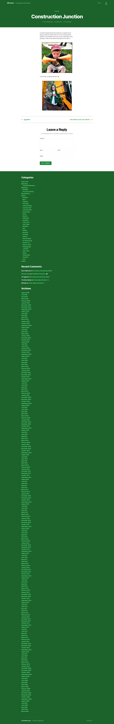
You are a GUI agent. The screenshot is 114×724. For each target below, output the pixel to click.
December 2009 (26, 668)
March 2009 (25, 686)
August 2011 (25, 627)
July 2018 (24, 457)
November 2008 (26, 695)
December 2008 (26, 693)
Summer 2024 (27, 245)
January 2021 (25, 395)
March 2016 (24, 514)
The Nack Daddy (49, 21)
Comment (42, 138)
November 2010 (26, 645)
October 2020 (25, 401)
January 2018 (25, 469)
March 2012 (24, 613)
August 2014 (25, 553)
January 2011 (25, 641)
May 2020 (24, 411)
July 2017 (24, 481)
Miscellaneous (25, 193)
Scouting (25, 234)
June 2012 (24, 606)
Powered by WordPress (38, 720)
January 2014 (25, 567)
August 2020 (25, 405)
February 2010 (25, 664)
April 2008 (24, 709)
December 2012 (26, 594)
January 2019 (25, 444)
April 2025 (24, 317)
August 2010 (25, 652)
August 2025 (25, 311)
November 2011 (26, 621)
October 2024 (25, 323)
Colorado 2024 (27, 210)
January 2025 (25, 321)
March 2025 (24, 319)
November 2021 (26, 375)
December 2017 (26, 471)
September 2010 (26, 650)
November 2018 (26, 448)
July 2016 (24, 506)
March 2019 (24, 440)
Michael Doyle (25, 274)
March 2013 (24, 588)
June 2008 (24, 705)
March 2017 (24, 489)
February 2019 (25, 442)
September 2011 (26, 625)
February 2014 (25, 565)
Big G (24, 199)
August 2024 (25, 327)
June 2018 (24, 459)
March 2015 (24, 539)
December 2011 (26, 619)
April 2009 (24, 684)
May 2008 (24, 707)
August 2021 (25, 381)
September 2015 (26, 526)
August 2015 (25, 528)
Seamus (25, 236)
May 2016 (24, 510)
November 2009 (26, 670)
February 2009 (25, 688)
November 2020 (26, 399)
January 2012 (25, 617)
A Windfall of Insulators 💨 (40, 274)
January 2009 (25, 691)
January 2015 (25, 543)
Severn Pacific (27, 238)
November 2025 (26, 307)
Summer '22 (26, 242)
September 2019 (26, 428)
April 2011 (24, 635)
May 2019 (24, 436)
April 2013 (24, 586)
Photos (57, 11)
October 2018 (25, 450)
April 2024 (24, 331)
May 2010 (24, 658)
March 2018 (24, 465)
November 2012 (26, 596)
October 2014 (25, 549)
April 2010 (24, 660)
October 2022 (25, 352)
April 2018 (24, 463)
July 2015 (24, 530)
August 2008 (25, 701)
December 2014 (26, 545)
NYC (24, 228)
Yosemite (25, 257)
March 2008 (25, 711)
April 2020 (24, 413)
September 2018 (26, 452)
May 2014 (24, 559)
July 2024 (24, 329)
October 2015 (25, 524)
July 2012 (24, 604)
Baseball (25, 197)
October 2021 (25, 377)
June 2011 (24, 631)
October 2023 (25, 340)
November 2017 (26, 473)
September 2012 (26, 600)
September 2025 (26, 309)
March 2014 (24, 563)
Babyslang (24, 183)
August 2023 (25, 342)
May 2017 (24, 485)
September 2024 (26, 325)
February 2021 (25, 393)
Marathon (25, 226)
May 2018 (24, 461)
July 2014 (24, 555)
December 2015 (26, 520)
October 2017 (25, 475)
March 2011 (24, 637)
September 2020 (26, 403)
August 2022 (25, 356)
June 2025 (24, 313)
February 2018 (25, 467)
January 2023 (25, 348)
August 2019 (25, 430)
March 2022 (24, 366)
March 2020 (24, 416)
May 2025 (24, 315)
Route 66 (25, 232)
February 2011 (25, 639)
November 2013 (26, 572)
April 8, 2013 (59, 21)
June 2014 (24, 557)
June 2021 (24, 385)
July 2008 (24, 703)
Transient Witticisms (29, 185)
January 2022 (25, 370)
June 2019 (24, 434)
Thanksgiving (27, 247)
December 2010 (26, 643)
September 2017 (26, 477)
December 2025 (26, 305)
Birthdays (25, 189)
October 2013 (25, 574)
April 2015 (24, 537)
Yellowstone (26, 255)
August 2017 (25, 479)
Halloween (26, 218)
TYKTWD (25, 249)
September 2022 (26, 354)
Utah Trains (26, 251)
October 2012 (25, 598)
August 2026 (25, 292)
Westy (24, 253)
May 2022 (24, 362)
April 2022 (24, 364)
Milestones (24, 187)
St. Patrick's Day (27, 240)
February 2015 (25, 541)
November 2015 (26, 522)
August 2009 (25, 676)
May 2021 (24, 387)
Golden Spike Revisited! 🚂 (41, 280)
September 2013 (26, 576)
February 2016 (25, 516)
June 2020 (24, 409)
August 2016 (25, 504)
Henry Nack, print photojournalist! (42, 271)
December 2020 (26, 397)
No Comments (68, 21)
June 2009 (24, 680)
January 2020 (25, 420)
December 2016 (26, 496)
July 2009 (24, 678)
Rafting (25, 230)
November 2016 (26, 498)
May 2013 (24, 584)
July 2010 (24, 654)
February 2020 (25, 418)
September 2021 (26, 379)
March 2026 (24, 299)
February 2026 (25, 301)
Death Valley (26, 212)
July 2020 (24, 407)
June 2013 (24, 582)
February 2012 (25, 615)
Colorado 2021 (27, 208)
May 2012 (24, 608)
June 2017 (24, 483)
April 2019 (24, 438)
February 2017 (25, 491)
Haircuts (25, 216)
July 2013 (24, 580)
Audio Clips (24, 181)
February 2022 (25, 368)
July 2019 (24, 432)
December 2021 (26, 372)
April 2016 (24, 512)
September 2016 (26, 502)
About (99, 3)
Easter (24, 214)
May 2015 (24, 535)
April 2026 (24, 297)
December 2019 (26, 422)
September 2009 (26, 674)
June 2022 (24, 360)
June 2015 (24, 533)
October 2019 (25, 426)
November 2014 (26, 547)
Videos (23, 261)
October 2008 (25, 697)
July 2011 (24, 629)
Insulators (25, 220)
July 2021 (24, 383)
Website (41, 156)
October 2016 (25, 500)
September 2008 (26, 699)
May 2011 (24, 633)
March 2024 (24, 333)
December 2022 (26, 350)
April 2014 (24, 561)
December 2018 (26, 446)
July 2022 (24, 358)
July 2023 (24, 344)
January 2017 (25, 494)
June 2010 (24, 656)
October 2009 (25, 672)
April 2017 (24, 487)
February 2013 (25, 590)
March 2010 (24, 662)
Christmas (26, 203)
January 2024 (25, 335)
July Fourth (26, 222)
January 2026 (25, 303)
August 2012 (25, 602)
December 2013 (26, 569)
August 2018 (25, 455)
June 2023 (24, 346)
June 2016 (24, 508)
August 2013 (25, 578)
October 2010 (25, 647)
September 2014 (26, 551)
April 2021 (24, 389)
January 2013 (25, 592)
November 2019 (26, 424)
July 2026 (24, 294)
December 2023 (26, 338)
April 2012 (24, 611)
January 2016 (25, 518)
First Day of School (28, 191)
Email (59, 150)
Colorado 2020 (27, 205)
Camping (25, 201)
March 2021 (24, 391)
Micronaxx (10, 3)
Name (41, 150)
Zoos (24, 259)
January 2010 (25, 666)
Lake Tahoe (26, 224)
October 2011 (25, 623)
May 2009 (24, 682)
